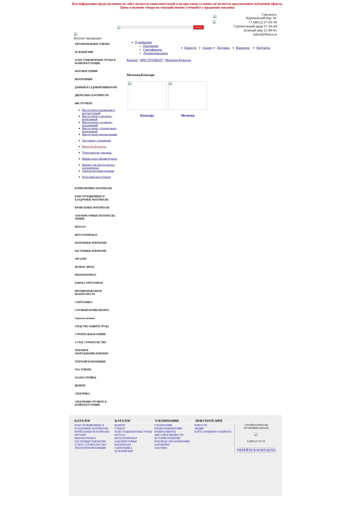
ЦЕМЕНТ (119, 425)
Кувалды (147, 115)
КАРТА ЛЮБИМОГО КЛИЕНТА (213, 431)
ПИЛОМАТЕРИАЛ (85, 438)
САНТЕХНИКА (123, 447)
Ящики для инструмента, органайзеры (98, 166)
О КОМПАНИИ (163, 425)
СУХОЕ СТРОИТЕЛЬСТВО (90, 444)
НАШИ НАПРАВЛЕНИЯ (168, 428)
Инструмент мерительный (99, 134)
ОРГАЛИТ (80, 434)
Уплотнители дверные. (97, 152)
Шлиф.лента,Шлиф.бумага (99, 158)
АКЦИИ (199, 428)
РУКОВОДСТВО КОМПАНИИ (172, 441)
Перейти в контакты (256, 450)
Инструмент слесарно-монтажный (97, 118)
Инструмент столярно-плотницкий (97, 124)
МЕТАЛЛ (119, 434)
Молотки (187, 115)
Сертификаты (152, 49)
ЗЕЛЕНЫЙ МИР (123, 451)
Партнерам (150, 46)
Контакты (263, 47)
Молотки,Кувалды (94, 146)
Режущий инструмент (96, 177)
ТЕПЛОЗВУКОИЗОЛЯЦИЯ (90, 447)
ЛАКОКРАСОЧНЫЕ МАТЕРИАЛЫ (125, 443)
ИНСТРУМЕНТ (151, 60)
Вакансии (243, 47)
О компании (143, 42)
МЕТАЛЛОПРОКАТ (125, 438)
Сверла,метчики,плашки (98, 170)
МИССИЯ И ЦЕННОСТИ (168, 434)
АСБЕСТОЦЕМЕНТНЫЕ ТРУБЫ (133, 431)
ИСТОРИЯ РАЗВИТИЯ (167, 438)
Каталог (132, 60)
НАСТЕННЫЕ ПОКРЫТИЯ (90, 441)
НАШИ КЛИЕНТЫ (165, 431)
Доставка (223, 47)
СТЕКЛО (119, 428)
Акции (207, 47)
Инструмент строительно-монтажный (99, 130)
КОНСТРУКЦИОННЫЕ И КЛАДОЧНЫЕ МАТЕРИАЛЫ (91, 427)
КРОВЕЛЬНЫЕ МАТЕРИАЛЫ (92, 431)
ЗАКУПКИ (160, 447)
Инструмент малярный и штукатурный (98, 112)
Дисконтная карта (155, 53)
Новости (190, 47)
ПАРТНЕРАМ (162, 444)
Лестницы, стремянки (96, 140)
